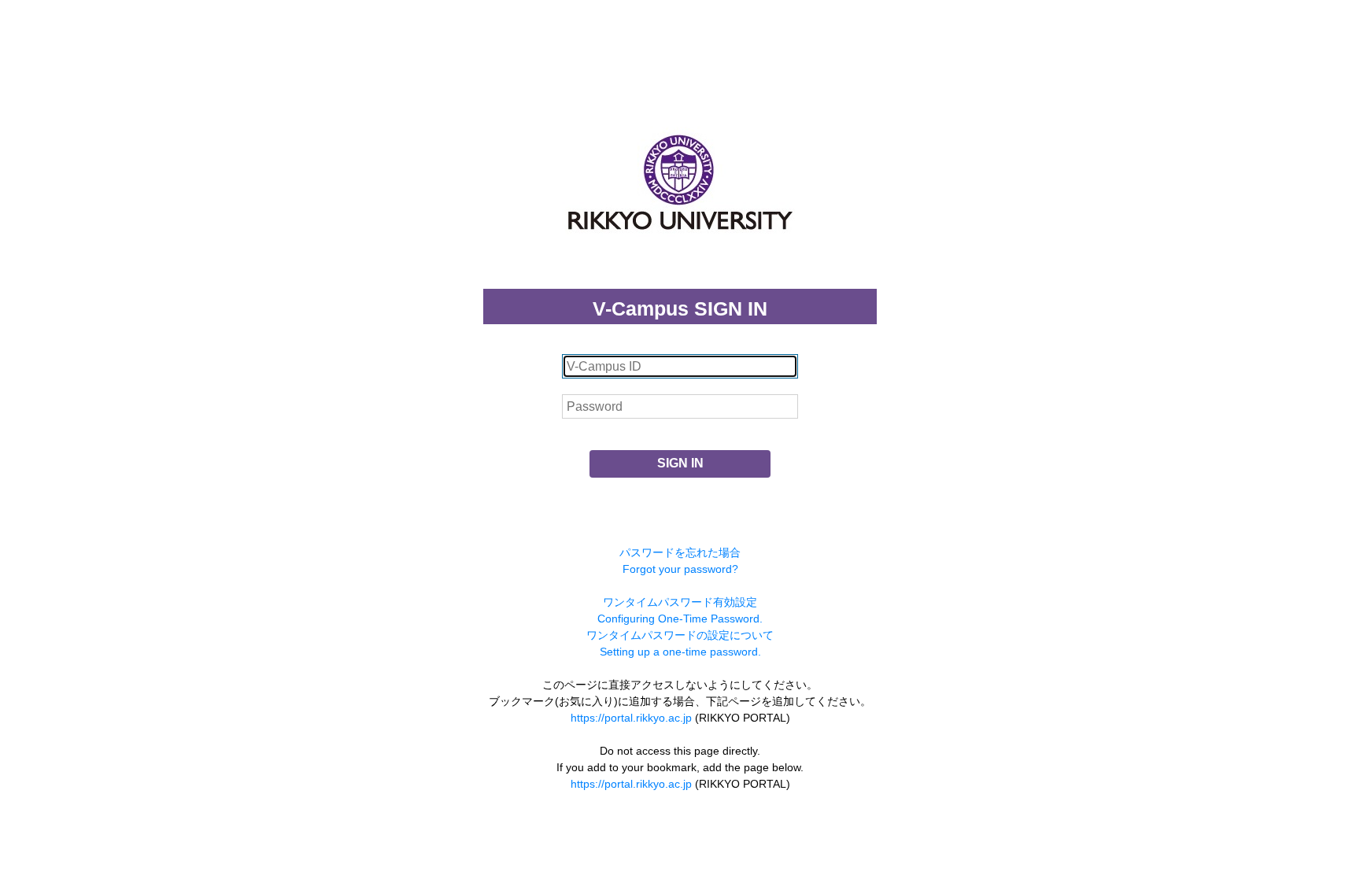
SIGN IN (680, 463)
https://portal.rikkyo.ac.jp (631, 717)
